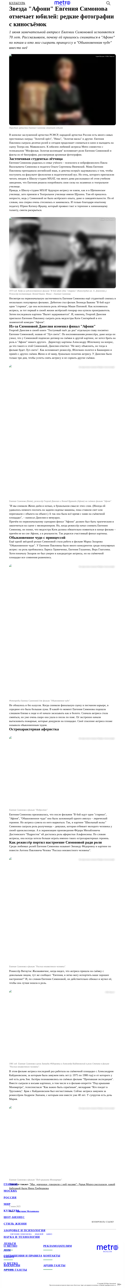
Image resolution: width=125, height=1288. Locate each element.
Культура (12, 1210)
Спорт (9, 1256)
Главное (11, 1184)
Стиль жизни (15, 1223)
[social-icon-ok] (18, 1281)
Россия (10, 1197)
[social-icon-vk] (6, 1281)
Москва (10, 1190)
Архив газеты (15, 1269)
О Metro (11, 1263)
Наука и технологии (22, 1236)
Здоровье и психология (24, 1230)
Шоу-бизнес (14, 1217)
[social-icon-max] (24, 1281)
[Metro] (62, 3)
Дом (7, 1250)
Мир (7, 1204)
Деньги (10, 1243)
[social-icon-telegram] (12, 1281)
